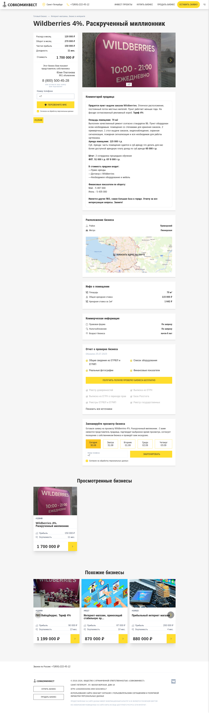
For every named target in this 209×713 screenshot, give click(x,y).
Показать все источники (99, 408)
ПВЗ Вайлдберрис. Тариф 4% (53, 615)
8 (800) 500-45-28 (55, 80)
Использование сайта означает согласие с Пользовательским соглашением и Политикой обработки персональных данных (115, 694)
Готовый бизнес (40, 16)
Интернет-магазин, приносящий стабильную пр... (103, 617)
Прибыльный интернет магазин (151, 615)
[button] (170, 60)
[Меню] (204, 4)
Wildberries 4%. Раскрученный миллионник (52, 524)
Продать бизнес (166, 4)
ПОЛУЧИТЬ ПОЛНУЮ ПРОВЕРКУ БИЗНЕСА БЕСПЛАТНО (129, 380)
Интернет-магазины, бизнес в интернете (68, 16)
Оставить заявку (188, 4)
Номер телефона (45, 91)
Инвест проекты (123, 4)
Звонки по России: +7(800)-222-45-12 (51, 666)
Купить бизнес (145, 4)
